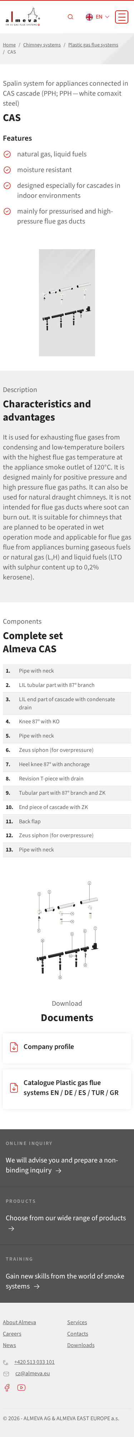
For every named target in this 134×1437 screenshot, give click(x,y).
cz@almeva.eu (32, 1373)
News (9, 1345)
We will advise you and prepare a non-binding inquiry (62, 1165)
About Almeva (19, 1322)
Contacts (77, 1334)
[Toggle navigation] (121, 17)
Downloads (81, 1345)
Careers (12, 1334)
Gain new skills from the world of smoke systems (65, 1281)
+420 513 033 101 (34, 1362)
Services (77, 1322)
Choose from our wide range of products (66, 1218)
